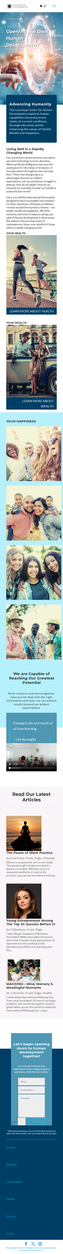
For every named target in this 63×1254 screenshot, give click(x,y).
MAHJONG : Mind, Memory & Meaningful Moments (29, 985)
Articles (18, 858)
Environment (14, 1181)
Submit (36, 1121)
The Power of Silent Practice (29, 853)
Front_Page (33, 858)
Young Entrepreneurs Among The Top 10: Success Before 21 (30, 922)
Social (9, 1233)
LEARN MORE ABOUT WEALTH (38, 403)
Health (47, 993)
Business (19, 929)
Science (11, 1216)
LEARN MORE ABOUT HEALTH (31, 311)
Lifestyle (49, 858)
